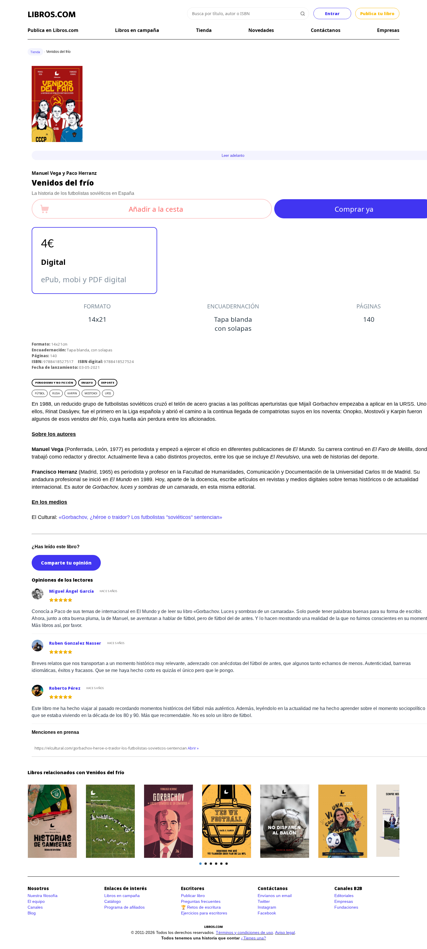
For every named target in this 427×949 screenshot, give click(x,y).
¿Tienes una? (253, 938)
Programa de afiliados (124, 907)
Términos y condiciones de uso (244, 932)
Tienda (204, 30)
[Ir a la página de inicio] (52, 14)
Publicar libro (193, 895)
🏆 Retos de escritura (201, 907)
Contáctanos (325, 30)
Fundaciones (346, 907)
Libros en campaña (137, 30)
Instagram (267, 907)
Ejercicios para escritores (204, 913)
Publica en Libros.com (53, 30)
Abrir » (193, 748)
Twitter (264, 901)
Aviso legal (285, 932)
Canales (35, 907)
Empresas (388, 30)
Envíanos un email (275, 895)
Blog (32, 913)
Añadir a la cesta (156, 209)
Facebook (267, 913)
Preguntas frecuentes (200, 901)
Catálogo (112, 901)
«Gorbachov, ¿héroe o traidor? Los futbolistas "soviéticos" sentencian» (140, 517)
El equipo (36, 901)
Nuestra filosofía (43, 895)
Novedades (261, 30)
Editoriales (344, 895)
